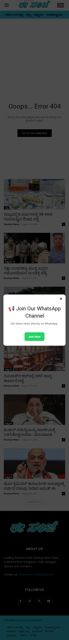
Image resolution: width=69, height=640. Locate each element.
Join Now (34, 336)
